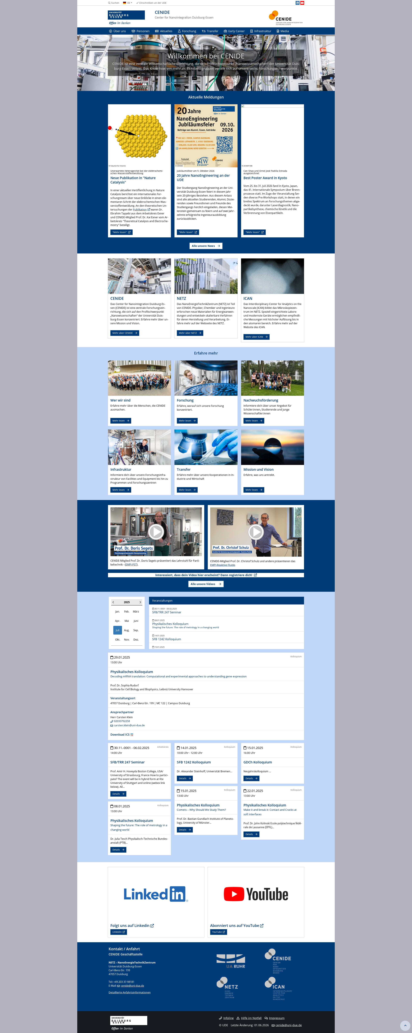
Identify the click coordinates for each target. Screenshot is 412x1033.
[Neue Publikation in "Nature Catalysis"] (139, 135)
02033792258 (122, 721)
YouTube (217, 931)
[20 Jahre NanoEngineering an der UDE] (205, 135)
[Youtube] (302, 3)
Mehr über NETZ (188, 332)
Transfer (212, 31)
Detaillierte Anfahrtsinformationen (130, 992)
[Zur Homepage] (126, 17)
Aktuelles (166, 31)
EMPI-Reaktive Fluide (222, 565)
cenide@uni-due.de (132, 985)
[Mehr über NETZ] (205, 276)
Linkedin (117, 931)
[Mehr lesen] (139, 378)
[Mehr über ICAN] (272, 276)
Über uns (119, 31)
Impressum (277, 1018)
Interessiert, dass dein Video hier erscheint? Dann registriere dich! (204, 575)
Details (116, 793)
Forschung (189, 31)
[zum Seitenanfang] (405, 1026)
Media (285, 31)
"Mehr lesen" (119, 232)
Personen (143, 31)
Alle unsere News (203, 246)
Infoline (228, 1018)
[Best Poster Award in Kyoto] (272, 135)
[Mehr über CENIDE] (139, 276)
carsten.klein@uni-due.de (129, 725)
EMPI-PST (131, 564)
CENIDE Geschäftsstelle (126, 954)
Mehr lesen (118, 420)
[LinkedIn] (298, 3)
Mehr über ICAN (254, 336)
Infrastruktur (262, 31)
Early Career (236, 31)
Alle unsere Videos (203, 584)
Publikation (140, 209)
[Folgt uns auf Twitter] (156, 894)
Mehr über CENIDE (122, 332)
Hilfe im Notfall (251, 1018)
